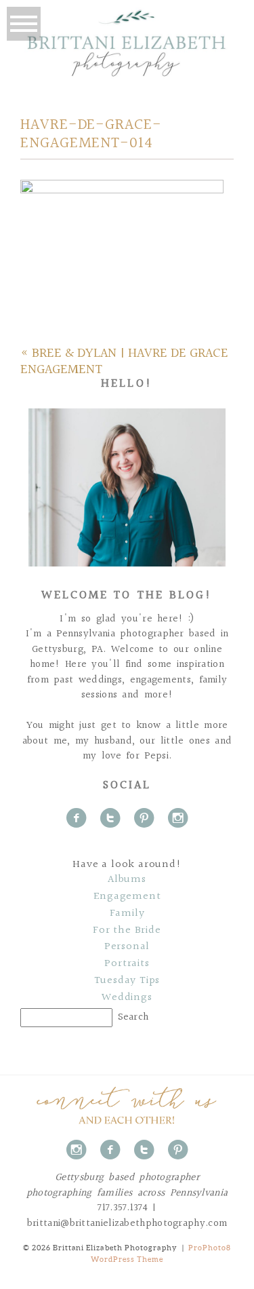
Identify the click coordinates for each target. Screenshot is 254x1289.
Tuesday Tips (127, 981)
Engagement (127, 897)
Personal (127, 947)
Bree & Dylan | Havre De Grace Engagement (124, 362)
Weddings (127, 998)
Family (127, 914)
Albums (127, 880)
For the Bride (127, 931)
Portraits (126, 964)
